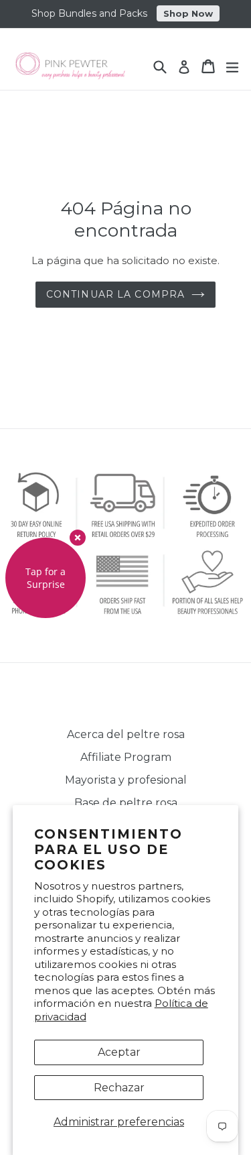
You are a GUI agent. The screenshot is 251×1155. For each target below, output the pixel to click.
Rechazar (119, 1087)
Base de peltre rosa (125, 802)
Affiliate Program (125, 757)
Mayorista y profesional (126, 780)
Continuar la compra (115, 294)
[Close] (78, 538)
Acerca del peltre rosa (126, 734)
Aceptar (119, 1052)
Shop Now (188, 13)
